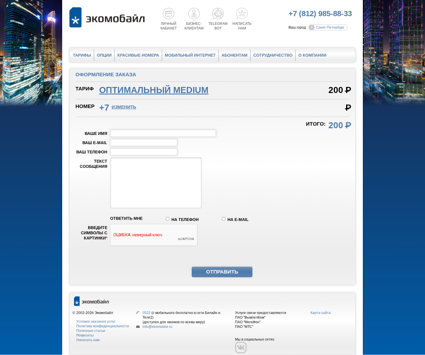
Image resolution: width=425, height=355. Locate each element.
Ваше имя (96, 133)
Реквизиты (85, 335)
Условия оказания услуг (95, 321)
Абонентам (234, 55)
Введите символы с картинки (94, 232)
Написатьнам (242, 26)
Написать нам (87, 340)
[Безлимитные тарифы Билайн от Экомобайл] (108, 17)
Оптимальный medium (153, 90)
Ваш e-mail (94, 142)
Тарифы (82, 55)
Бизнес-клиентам (194, 26)
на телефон (185, 219)
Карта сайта (321, 313)
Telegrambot (218, 26)
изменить (124, 107)
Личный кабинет (168, 26)
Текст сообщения (93, 164)
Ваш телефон (91, 152)
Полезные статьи (90, 331)
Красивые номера (138, 55)
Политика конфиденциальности (102, 326)
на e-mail (238, 219)
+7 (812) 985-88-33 (320, 13)
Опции (104, 55)
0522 (147, 313)
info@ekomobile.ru (157, 327)
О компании (312, 55)
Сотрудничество (273, 55)
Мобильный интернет (190, 55)
